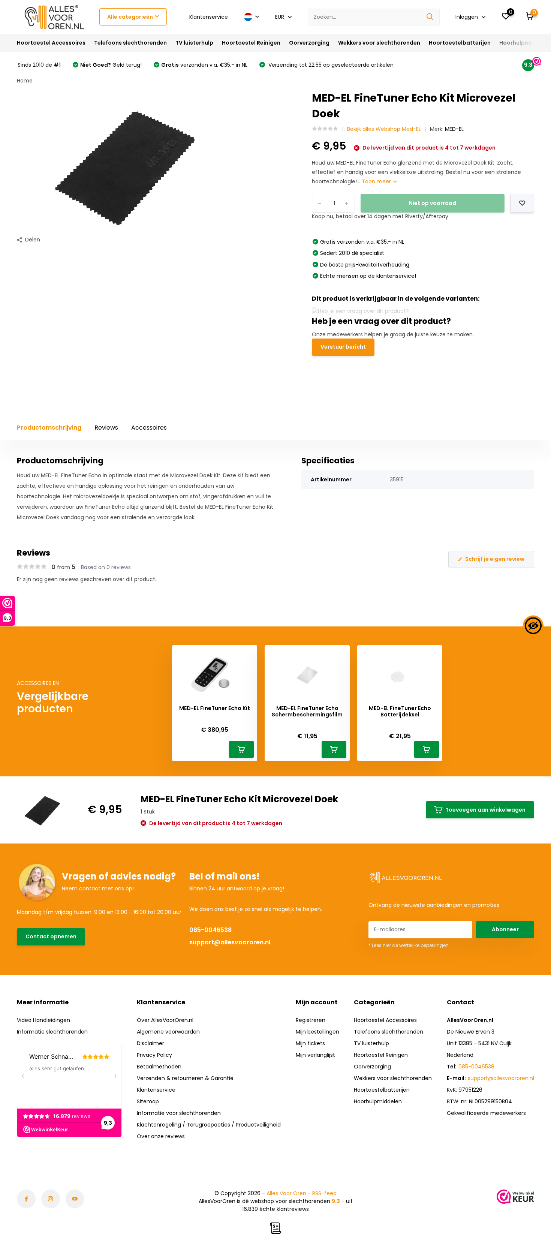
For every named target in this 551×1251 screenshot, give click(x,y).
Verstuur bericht (343, 347)
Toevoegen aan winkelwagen (485, 810)
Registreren (310, 1020)
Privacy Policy (154, 1055)
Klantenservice (208, 17)
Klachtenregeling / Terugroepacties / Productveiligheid (209, 1124)
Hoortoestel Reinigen (251, 42)
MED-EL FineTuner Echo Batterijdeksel (400, 711)
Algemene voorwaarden (168, 1031)
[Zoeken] (430, 17)
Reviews (106, 427)
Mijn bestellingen (317, 1031)
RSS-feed (324, 1193)
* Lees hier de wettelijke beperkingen (408, 945)
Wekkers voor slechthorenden (379, 42)
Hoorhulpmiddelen (525, 42)
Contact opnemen (50, 936)
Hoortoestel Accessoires (51, 42)
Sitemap (148, 1101)
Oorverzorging (309, 42)
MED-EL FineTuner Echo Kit (214, 708)
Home (25, 80)
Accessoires (149, 427)
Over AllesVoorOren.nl (165, 1020)
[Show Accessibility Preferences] (533, 625)
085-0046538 (210, 930)
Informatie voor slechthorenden (179, 1113)
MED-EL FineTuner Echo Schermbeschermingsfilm (307, 711)
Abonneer (505, 929)
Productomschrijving (49, 427)
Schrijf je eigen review (494, 559)
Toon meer (377, 181)
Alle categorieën (130, 17)
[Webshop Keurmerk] (515, 1197)
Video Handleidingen (43, 1020)
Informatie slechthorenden (52, 1031)
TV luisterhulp (194, 42)
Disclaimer (150, 1043)
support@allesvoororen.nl (229, 942)
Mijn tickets (310, 1043)
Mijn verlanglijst (315, 1055)
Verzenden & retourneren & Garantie (185, 1078)
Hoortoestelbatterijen (460, 42)
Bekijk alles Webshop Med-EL (384, 129)
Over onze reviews (161, 1136)
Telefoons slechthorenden (130, 42)
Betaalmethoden (159, 1066)
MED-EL (454, 129)
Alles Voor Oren (286, 1193)
